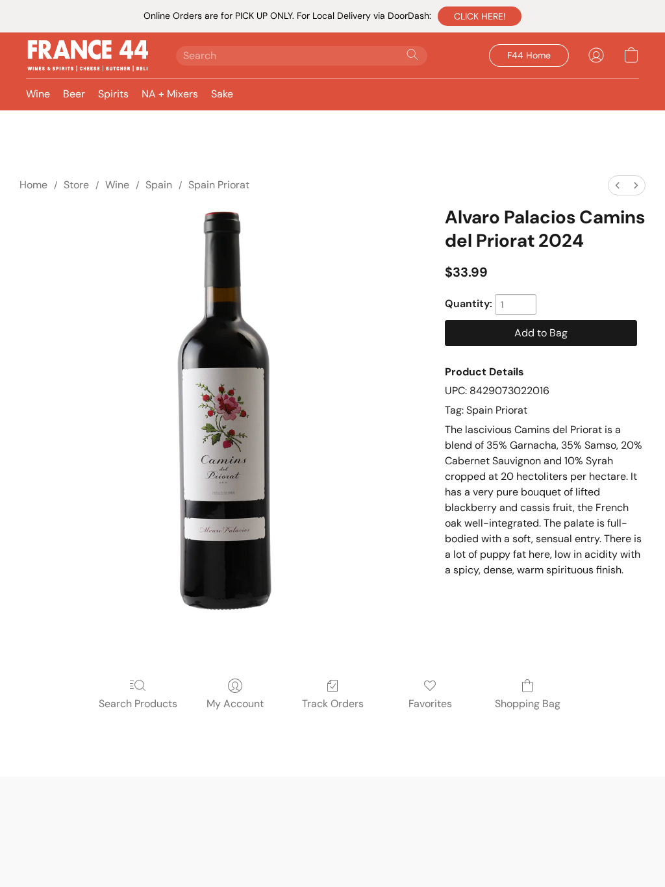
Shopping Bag (527, 703)
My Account (235, 703)
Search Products (138, 703)
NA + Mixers (170, 94)
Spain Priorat (218, 185)
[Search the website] (412, 54)
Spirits (113, 94)
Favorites (430, 703)
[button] (479, 16)
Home (33, 185)
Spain (158, 185)
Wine (38, 94)
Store (76, 185)
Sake (222, 94)
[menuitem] (618, 185)
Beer (74, 94)
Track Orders (333, 703)
